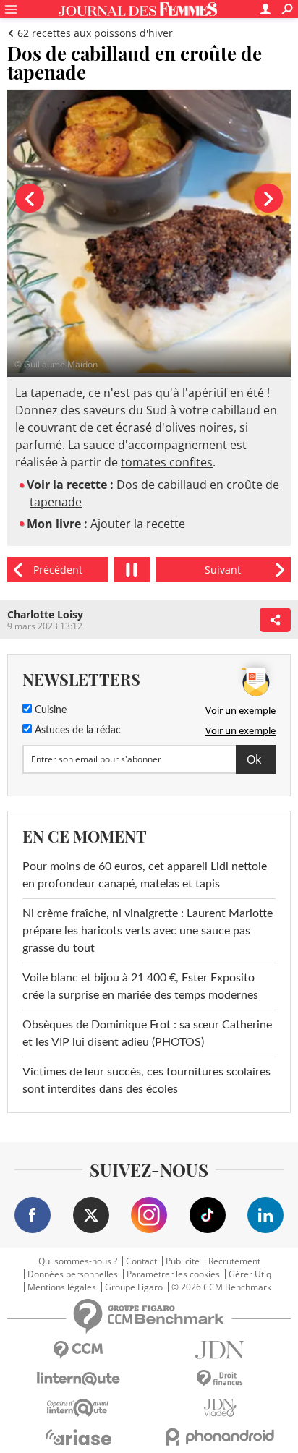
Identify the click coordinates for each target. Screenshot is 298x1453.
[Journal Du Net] (220, 1350)
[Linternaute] (78, 1379)
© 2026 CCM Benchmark (221, 1287)
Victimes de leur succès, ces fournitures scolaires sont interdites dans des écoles (146, 1080)
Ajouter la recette (137, 524)
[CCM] (78, 1350)
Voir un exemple (240, 710)
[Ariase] (78, 1437)
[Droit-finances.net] (220, 1379)
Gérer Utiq (250, 1274)
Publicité (183, 1261)
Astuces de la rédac (76, 730)
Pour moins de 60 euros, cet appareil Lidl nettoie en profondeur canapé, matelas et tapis (144, 875)
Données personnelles (72, 1274)
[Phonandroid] (220, 1437)
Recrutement (234, 1261)
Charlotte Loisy (45, 614)
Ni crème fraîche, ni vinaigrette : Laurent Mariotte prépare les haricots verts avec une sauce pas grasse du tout (147, 931)
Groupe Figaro (134, 1287)
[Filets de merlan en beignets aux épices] (57, 569)
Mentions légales (61, 1287)
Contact (141, 1261)
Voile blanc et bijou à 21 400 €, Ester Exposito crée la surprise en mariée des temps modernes (140, 986)
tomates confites (167, 462)
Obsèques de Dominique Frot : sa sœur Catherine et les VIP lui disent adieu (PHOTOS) (147, 1033)
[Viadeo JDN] (220, 1408)
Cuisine (49, 710)
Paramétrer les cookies (173, 1274)
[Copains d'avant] (78, 1408)
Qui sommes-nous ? (77, 1261)
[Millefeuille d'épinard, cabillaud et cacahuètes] (223, 569)
